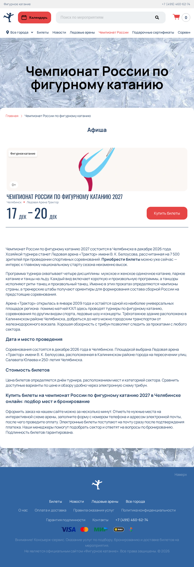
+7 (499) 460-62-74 (176, 4)
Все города (19, 32)
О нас (23, 510)
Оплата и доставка (50, 510)
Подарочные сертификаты (153, 32)
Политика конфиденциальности (148, 510)
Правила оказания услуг (93, 510)
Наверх (181, 474)
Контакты (100, 519)
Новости (59, 32)
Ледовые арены (82, 32)
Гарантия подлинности (65, 519)
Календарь (38, 17)
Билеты (43, 32)
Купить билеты (167, 213)
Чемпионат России (113, 32)
